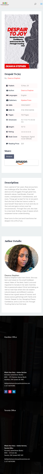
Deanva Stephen (14, 78)
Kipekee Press (26, 100)
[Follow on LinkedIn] (14, 391)
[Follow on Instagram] (10, 391)
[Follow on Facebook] (6, 391)
